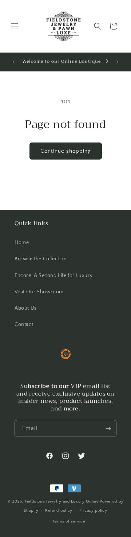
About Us (26, 308)
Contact (24, 324)
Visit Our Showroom (39, 292)
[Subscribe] (108, 428)
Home (22, 242)
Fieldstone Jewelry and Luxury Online (62, 501)
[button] (15, 26)
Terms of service (68, 521)
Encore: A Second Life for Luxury (53, 275)
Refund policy (58, 510)
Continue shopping (65, 151)
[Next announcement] (118, 62)
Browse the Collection (41, 259)
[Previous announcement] (13, 62)
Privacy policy (93, 510)
